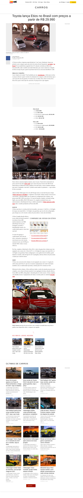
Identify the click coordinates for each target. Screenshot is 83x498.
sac (60, 2)
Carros (41, 7)
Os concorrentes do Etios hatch (39, 235)
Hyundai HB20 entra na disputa (39, 240)
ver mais (30, 485)
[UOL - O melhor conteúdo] (13, 2)
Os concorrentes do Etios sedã (38, 238)
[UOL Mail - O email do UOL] (63, 2)
